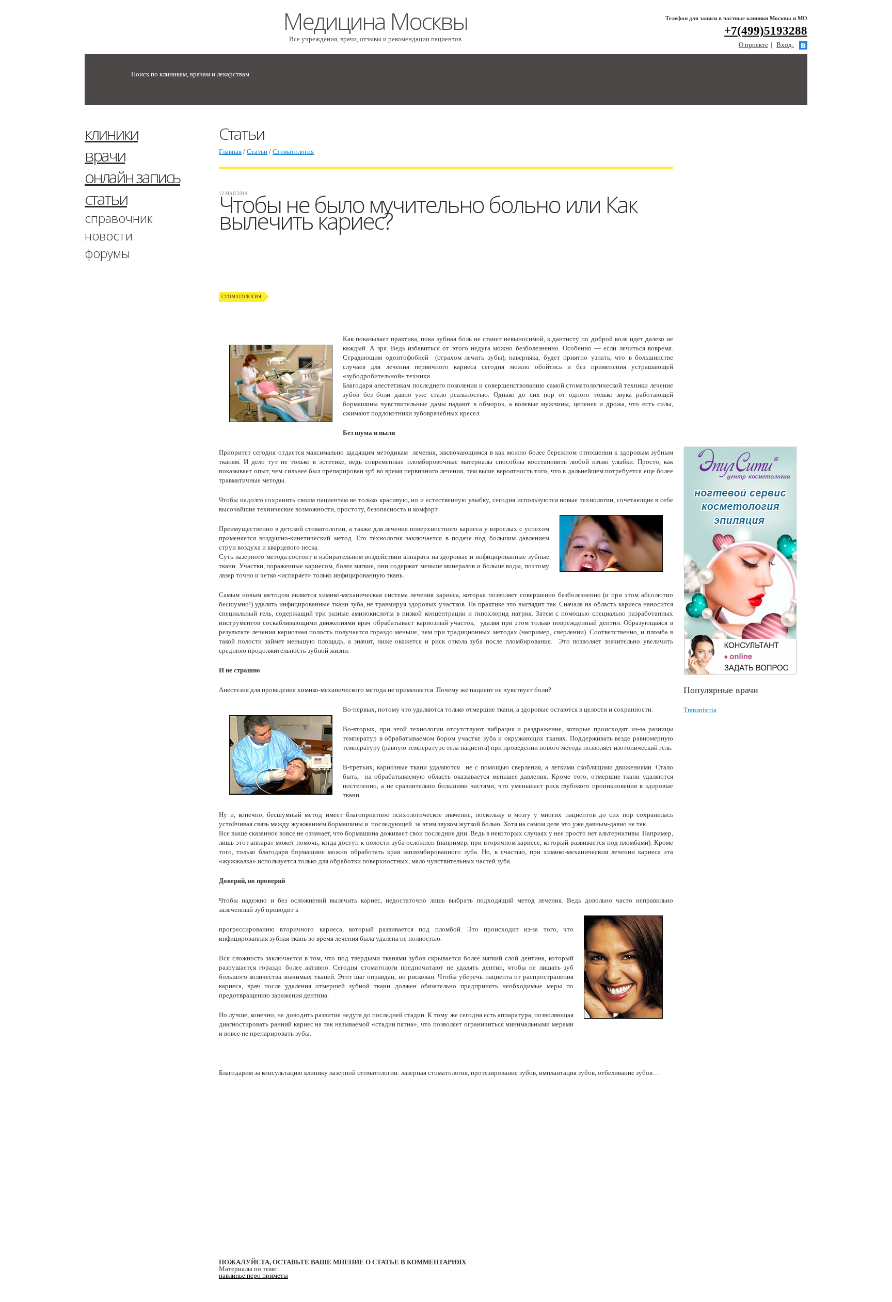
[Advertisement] (760, 280)
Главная (230, 151)
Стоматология (293, 151)
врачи (105, 155)
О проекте (753, 45)
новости (109, 235)
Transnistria (699, 710)
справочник (119, 218)
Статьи (257, 151)
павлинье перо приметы (253, 1275)
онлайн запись (132, 177)
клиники (111, 133)
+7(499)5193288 (765, 30)
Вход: (785, 45)
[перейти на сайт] (745, 560)
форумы (107, 253)
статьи (106, 198)
